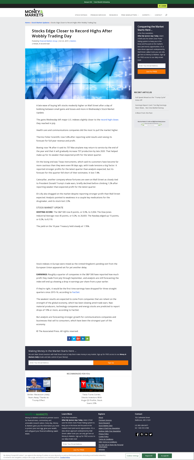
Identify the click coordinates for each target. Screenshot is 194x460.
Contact (158, 15)
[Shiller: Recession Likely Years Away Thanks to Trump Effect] (38, 384)
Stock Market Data (105, 426)
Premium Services (98, 15)
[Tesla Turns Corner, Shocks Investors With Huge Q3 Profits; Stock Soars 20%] (91, 384)
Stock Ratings (81, 15)
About (101, 417)
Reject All (148, 456)
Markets (73, 41)
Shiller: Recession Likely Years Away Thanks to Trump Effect (38, 397)
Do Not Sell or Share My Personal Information (111, 446)
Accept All (164, 456)
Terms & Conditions (106, 439)
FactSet (75, 292)
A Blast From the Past (143, 113)
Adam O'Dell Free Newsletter (109, 428)
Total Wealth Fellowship (102, 2)
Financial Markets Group (48, 41)
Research (113, 15)
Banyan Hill (88, 2)
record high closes (109, 119)
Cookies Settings (133, 456)
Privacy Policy (104, 434)
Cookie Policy (103, 436)
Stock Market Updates (40, 23)
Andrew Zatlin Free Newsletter (110, 431)
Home (27, 23)
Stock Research (104, 423)
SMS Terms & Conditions (108, 442)
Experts (146, 15)
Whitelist (102, 449)
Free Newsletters (129, 15)
